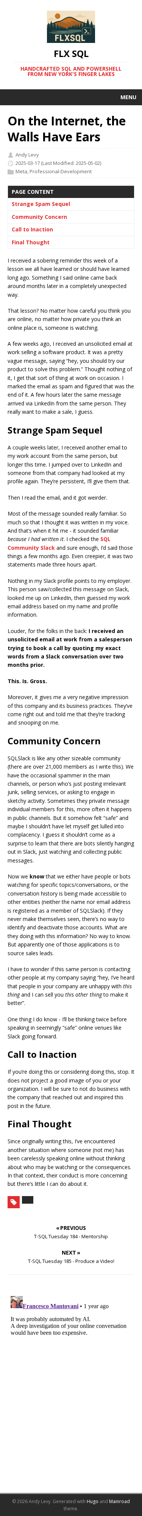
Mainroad (119, 1501)
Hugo (92, 1501)
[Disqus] (71, 1388)
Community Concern (39, 216)
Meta (21, 171)
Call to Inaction (32, 229)
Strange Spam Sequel (41, 203)
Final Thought (31, 242)
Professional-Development (61, 171)
